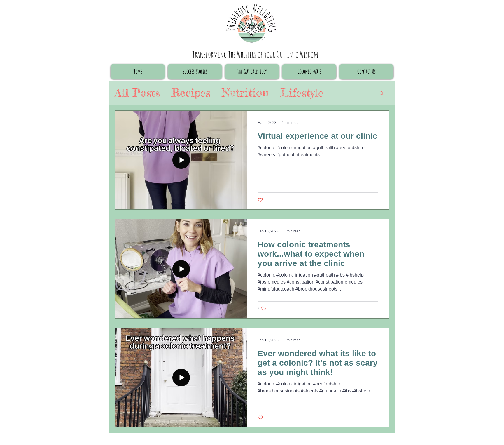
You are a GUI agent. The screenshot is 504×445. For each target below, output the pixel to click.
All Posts (137, 92)
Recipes (191, 92)
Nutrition (245, 92)
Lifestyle (301, 92)
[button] (381, 94)
